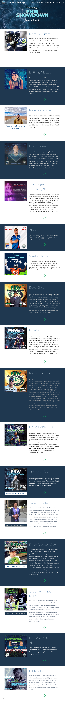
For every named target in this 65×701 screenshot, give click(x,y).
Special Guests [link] (49, 2)
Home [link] (33, 2)
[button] (63, 2)
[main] (32, 20)
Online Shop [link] (40, 2)
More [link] (57, 2)
